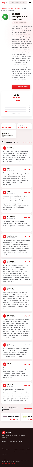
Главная (3, 8)
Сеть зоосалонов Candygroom (13, 416)
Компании (5, 441)
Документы (19, 441)
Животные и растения (13, 8)
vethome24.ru (6, 127)
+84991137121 (22, 127)
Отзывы (12, 441)
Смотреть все (28, 409)
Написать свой (27, 142)
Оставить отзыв (22, 87)
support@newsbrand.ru (8, 463)
